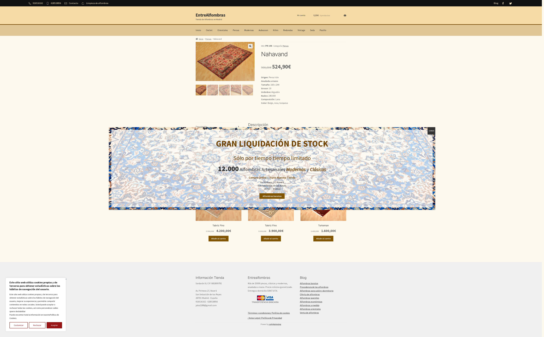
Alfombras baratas (272, 196)
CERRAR (431, 131)
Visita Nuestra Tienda (282, 177)
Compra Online (258, 177)
